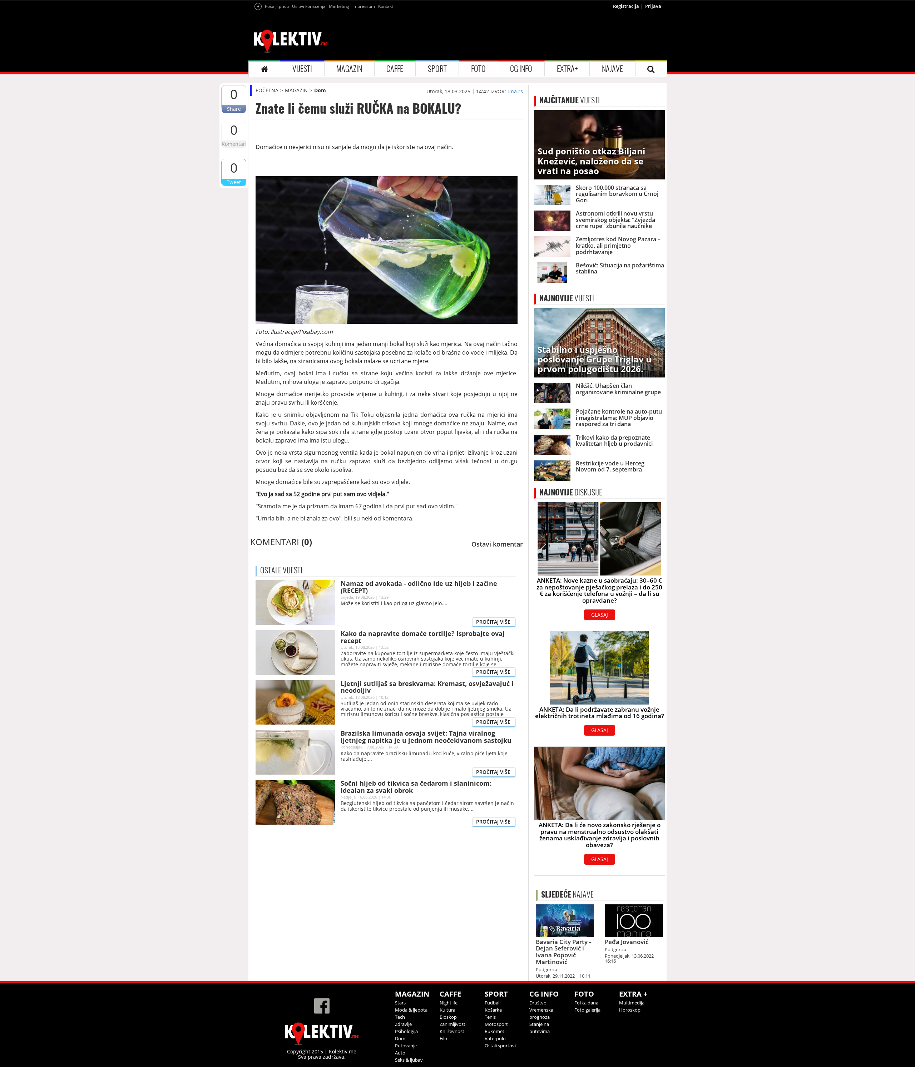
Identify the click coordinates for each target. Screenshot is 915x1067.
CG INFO (521, 68)
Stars (400, 1002)
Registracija (626, 6)
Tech (400, 1017)
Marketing (339, 6)
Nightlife (449, 1002)
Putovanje (406, 1045)
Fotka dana (586, 1002)
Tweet (234, 182)
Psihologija (406, 1031)
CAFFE (394, 68)
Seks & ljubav (409, 1060)
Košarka (493, 1010)
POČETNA (267, 90)
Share (234, 108)
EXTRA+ (567, 68)
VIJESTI (302, 68)
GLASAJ (599, 614)
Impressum (363, 6)
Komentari (234, 143)
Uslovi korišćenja (309, 6)
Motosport (496, 1024)
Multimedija (631, 1002)
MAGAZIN (349, 68)
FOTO (478, 68)
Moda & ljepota (411, 1010)
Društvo (537, 1002)
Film (444, 1038)
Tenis (490, 1017)
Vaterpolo (495, 1038)
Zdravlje (403, 1024)
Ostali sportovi (500, 1045)
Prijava (653, 6)
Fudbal (492, 1002)
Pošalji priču (277, 6)
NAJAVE (612, 68)
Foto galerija (587, 1010)
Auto (400, 1052)
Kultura (447, 1010)
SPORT (437, 68)
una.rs (515, 91)
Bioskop (448, 1017)
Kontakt (385, 6)
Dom (320, 90)
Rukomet (494, 1031)
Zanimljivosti (453, 1024)
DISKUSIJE (570, 492)
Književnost (452, 1031)
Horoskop (629, 1010)
